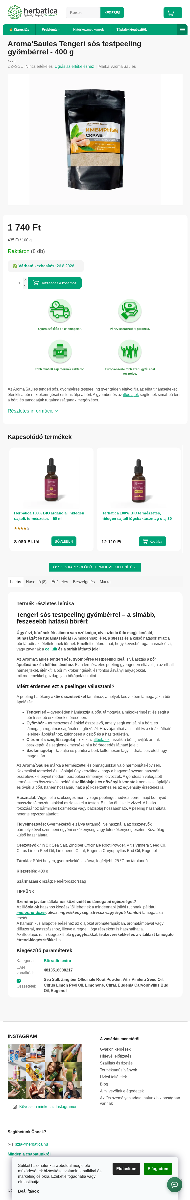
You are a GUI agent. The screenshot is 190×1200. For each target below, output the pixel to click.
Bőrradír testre (55, 961)
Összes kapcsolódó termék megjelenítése (93, 567)
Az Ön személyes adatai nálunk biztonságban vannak (138, 1101)
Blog (102, 1084)
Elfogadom (156, 1169)
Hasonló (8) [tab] (34, 582)
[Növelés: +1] (23, 280)
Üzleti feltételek (111, 1077)
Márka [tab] (103, 582)
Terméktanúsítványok (116, 1070)
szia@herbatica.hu (29, 1144)
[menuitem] (17, 29)
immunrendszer (29, 912)
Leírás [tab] (13, 582)
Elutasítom (125, 1169)
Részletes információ (28, 411)
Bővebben (62, 541)
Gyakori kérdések (113, 1049)
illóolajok (129, 394)
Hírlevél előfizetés (114, 1056)
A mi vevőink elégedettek (120, 1091)
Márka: (115, 66)
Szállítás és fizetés (114, 1063)
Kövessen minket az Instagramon (47, 1107)
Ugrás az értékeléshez (72, 66)
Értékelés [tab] (57, 582)
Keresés (110, 13)
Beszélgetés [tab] (82, 582)
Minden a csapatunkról (27, 1154)
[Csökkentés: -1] (23, 286)
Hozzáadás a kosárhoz (56, 283)
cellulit (49, 649)
